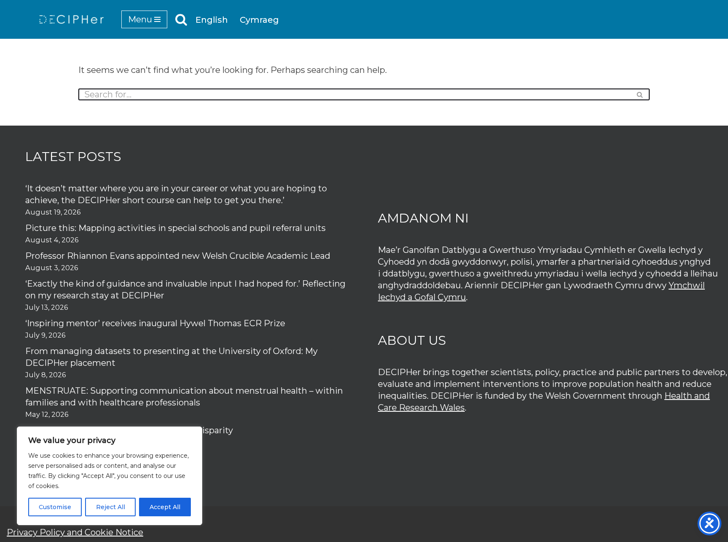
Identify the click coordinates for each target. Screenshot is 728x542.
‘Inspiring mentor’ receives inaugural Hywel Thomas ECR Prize (155, 323)
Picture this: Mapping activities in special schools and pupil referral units (176, 228)
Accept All (165, 507)
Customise (55, 507)
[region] (109, 476)
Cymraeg (259, 20)
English (211, 20)
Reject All (110, 507)
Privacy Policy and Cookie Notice (75, 532)
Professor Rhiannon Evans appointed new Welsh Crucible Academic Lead (177, 256)
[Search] (181, 19)
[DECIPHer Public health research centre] (72, 19)
